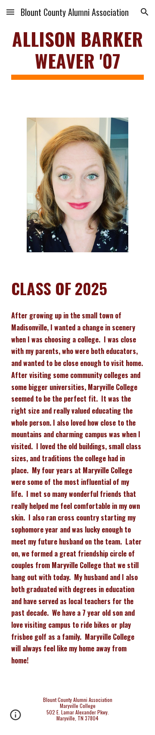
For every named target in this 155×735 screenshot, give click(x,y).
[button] (10, 12)
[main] (77, 53)
